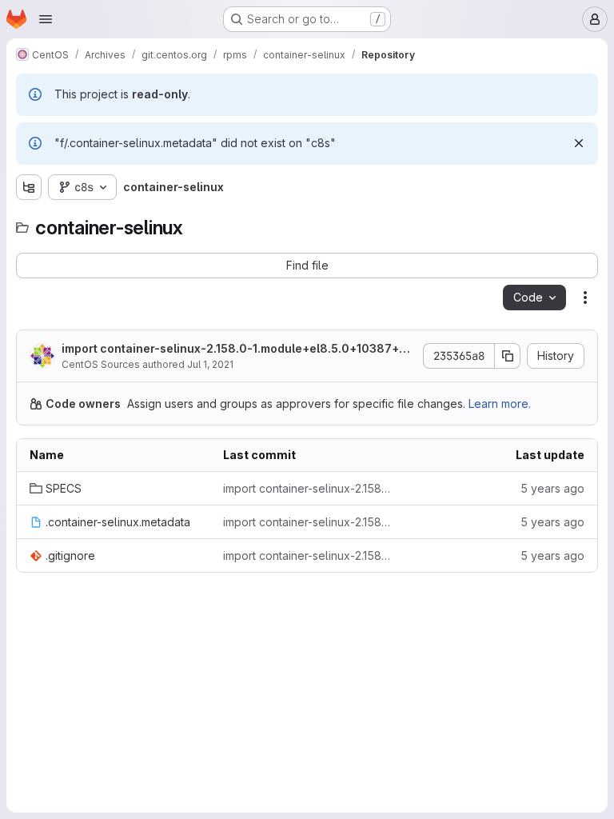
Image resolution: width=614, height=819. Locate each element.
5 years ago (552, 488)
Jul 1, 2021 (210, 364)
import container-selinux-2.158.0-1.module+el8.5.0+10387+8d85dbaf (238, 349)
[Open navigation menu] (45, 19)
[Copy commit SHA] (507, 356)
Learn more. (499, 403)
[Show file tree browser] (29, 187)
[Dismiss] (578, 143)
